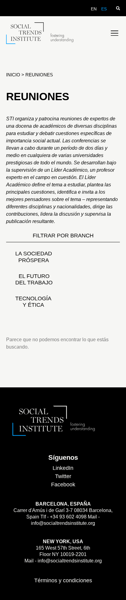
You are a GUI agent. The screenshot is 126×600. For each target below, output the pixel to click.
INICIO (13, 74)
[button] (118, 8)
